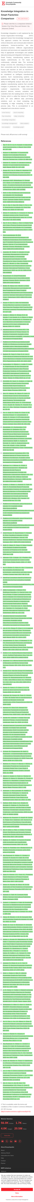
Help (2, 1158)
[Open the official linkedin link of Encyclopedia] (11, 1141)
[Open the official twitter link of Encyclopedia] (6, 1141)
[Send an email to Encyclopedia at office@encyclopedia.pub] (2, 1141)
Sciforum (3, 1171)
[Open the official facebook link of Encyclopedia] (19, 1141)
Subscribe (7, 1135)
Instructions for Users (7, 1155)
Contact (3, 1160)
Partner (3, 1163)
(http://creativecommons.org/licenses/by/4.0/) (16, 1111)
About (2, 1150)
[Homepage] (3, 3)
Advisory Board (5, 1153)
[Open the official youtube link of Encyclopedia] (15, 1141)
